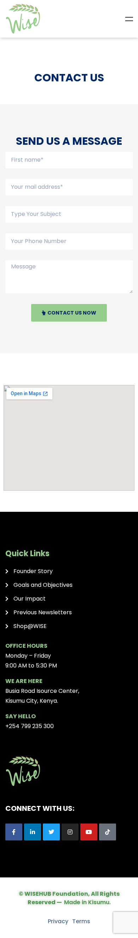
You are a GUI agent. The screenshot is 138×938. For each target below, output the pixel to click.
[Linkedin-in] (32, 832)
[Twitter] (51, 832)
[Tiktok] (107, 832)
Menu (129, 19)
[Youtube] (88, 832)
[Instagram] (70, 832)
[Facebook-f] (13, 832)
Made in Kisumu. (87, 902)
